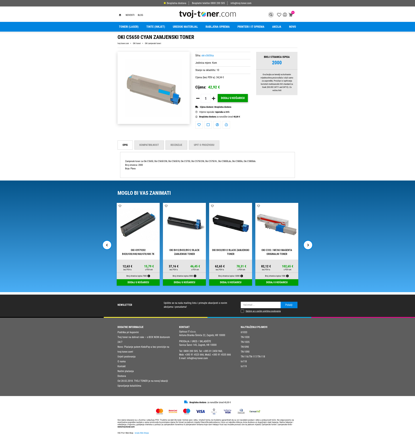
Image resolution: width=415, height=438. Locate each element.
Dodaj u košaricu (233, 98)
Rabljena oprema (218, 27)
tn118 (244, 361)
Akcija (276, 27)
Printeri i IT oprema (250, 27)
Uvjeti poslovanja (127, 356)
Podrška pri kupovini (128, 332)
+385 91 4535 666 (221, 354)
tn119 (244, 366)
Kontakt (122, 366)
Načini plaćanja (126, 371)
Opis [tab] (125, 144)
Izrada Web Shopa (142, 433)
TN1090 (245, 346)
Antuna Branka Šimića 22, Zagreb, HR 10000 (202, 335)
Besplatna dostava (176, 3)
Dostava (122, 376)
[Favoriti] (199, 124)
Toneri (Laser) (129, 27)
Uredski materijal (185, 27)
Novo (292, 27)
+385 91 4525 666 (194, 354)
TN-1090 (245, 351)
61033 (244, 332)
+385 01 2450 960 (212, 351)
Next (308, 245)
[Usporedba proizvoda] (208, 124)
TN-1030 (245, 337)
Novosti (130, 15)
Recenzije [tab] (176, 144)
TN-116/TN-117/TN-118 (253, 356)
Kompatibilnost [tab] (149, 144)
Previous (107, 245)
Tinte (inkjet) (155, 27)
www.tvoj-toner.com (126, 427)
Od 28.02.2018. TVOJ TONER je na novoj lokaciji (143, 380)
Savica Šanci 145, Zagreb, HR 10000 (198, 344)
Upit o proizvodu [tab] (204, 144)
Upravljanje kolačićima (129, 385)
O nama (122, 361)
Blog (140, 15)
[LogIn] (285, 15)
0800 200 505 (218, 3)
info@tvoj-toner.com (241, 3)
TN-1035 (245, 342)
